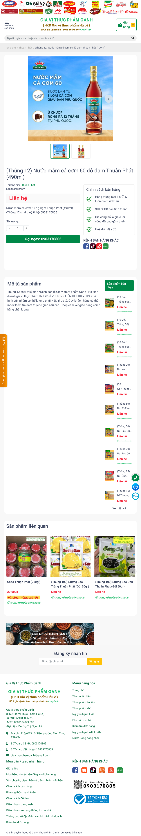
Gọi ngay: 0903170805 (43, 239)
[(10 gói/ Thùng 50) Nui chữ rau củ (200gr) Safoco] (109, 303)
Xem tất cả (119, 508)
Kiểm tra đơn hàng (83, 726)
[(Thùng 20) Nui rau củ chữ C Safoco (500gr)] (109, 455)
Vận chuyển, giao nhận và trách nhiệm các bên (34, 780)
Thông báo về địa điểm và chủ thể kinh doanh (34, 816)
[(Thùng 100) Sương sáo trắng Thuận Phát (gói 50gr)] (70, 556)
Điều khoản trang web (19, 804)
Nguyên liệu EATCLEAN (86, 732)
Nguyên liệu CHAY (83, 714)
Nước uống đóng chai (85, 738)
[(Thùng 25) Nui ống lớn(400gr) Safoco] (109, 476)
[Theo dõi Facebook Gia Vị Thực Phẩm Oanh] (86, 246)
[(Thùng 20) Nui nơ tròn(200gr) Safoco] (109, 369)
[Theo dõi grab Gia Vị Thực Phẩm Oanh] (106, 246)
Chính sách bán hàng (19, 786)
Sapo (79, 832)
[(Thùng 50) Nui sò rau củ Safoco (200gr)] (109, 410)
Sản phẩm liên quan (27, 526)
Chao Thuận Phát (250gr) (24, 582)
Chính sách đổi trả (17, 798)
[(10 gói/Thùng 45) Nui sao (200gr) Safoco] (109, 389)
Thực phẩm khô (81, 708)
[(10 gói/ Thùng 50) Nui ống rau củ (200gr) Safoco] (109, 348)
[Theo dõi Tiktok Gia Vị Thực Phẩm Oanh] (93, 770)
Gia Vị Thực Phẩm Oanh (45, 832)
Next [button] (109, 99)
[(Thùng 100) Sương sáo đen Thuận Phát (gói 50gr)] (114, 556)
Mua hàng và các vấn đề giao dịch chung (31, 774)
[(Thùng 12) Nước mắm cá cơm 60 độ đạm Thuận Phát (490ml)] (70, 98)
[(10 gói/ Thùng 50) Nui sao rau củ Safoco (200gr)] (109, 326)
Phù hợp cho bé (81, 720)
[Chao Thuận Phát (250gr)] (26, 556)
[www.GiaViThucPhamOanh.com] (70, 7)
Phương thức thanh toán (21, 792)
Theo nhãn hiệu (81, 696)
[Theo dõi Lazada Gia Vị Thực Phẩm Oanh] (102, 770)
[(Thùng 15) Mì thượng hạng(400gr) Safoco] (109, 495)
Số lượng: (12, 221)
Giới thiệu (12, 768)
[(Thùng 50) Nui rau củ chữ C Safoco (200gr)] (109, 432)
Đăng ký (94, 661)
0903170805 (39, 743)
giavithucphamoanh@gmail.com (30, 755)
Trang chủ (78, 690)
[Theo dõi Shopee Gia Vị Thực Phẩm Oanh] (84, 770)
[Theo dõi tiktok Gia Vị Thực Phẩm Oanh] (93, 246)
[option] (70, 98)
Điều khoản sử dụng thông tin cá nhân (29, 810)
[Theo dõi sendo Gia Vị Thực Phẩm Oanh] (99, 246)
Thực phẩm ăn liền (83, 702)
